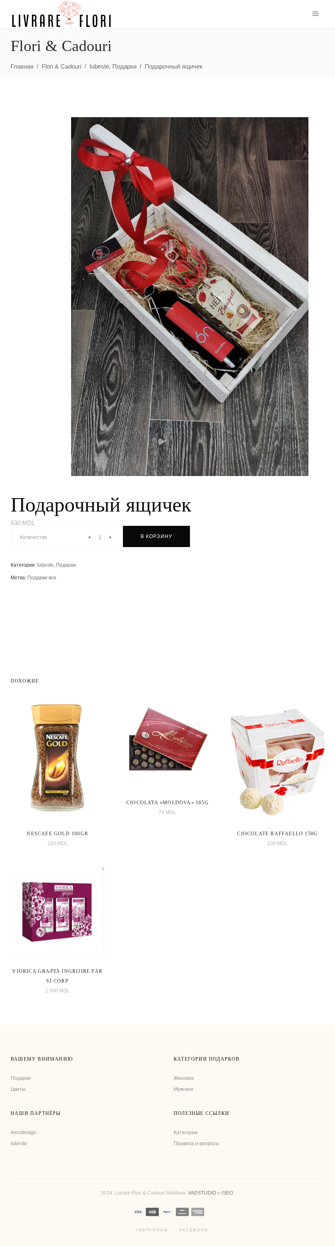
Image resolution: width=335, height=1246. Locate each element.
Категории (186, 1132)
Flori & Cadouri (61, 66)
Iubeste (99, 66)
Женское (184, 1078)
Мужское (184, 1089)
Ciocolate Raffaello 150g (277, 834)
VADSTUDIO (202, 1193)
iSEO (227, 1193)
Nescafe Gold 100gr (57, 834)
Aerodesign (23, 1132)
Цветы (18, 1089)
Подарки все (41, 578)
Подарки (124, 66)
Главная (22, 66)
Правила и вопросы (196, 1143)
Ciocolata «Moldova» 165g (167, 802)
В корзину (157, 536)
